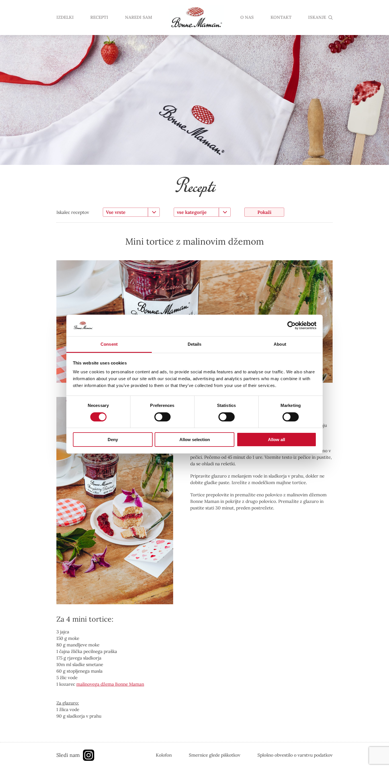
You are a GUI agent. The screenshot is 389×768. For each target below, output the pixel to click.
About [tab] (280, 344)
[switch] (162, 416)
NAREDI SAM (138, 17)
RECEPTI (99, 17)
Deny (113, 439)
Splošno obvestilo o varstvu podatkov (295, 755)
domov (196, 18)
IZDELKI (65, 17)
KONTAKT (281, 17)
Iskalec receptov (72, 212)
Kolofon (164, 755)
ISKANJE (317, 17)
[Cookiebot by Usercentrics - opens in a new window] (291, 325)
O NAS (247, 17)
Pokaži (264, 212)
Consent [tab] (109, 344)
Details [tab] (195, 344)
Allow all (276, 439)
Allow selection (194, 439)
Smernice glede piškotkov (214, 755)
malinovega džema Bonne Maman (110, 684)
